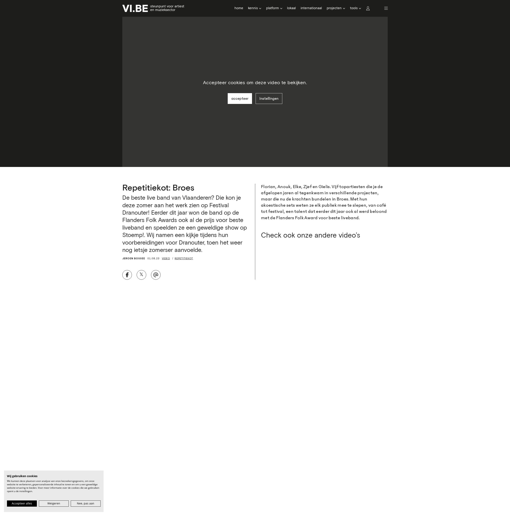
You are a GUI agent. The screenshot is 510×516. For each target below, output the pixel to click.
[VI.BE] (135, 8)
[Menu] (384, 8)
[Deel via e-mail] (156, 275)
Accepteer (239, 98)
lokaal (291, 8)
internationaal (311, 8)
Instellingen (269, 98)
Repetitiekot (184, 258)
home (238, 8)
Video (166, 258)
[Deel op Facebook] (127, 275)
